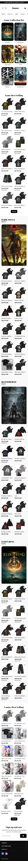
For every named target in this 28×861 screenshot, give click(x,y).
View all (14, 211)
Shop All (4, 221)
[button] (2, 8)
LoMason (6, 858)
